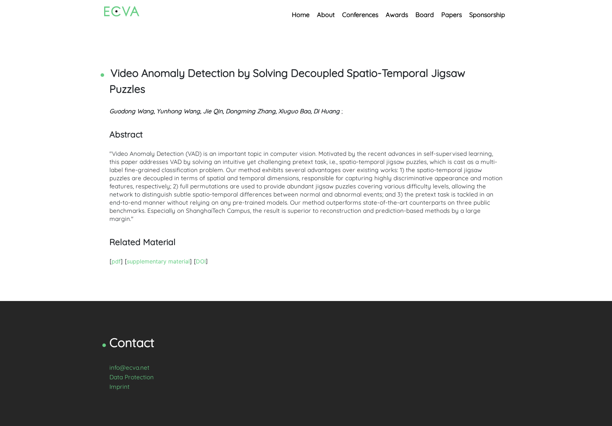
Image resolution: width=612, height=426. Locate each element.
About (326, 15)
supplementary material (158, 261)
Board (424, 15)
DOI (201, 261)
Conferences (360, 15)
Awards (397, 15)
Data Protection (131, 377)
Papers (451, 15)
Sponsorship (487, 15)
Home (301, 15)
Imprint (119, 386)
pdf (116, 261)
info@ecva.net (129, 367)
